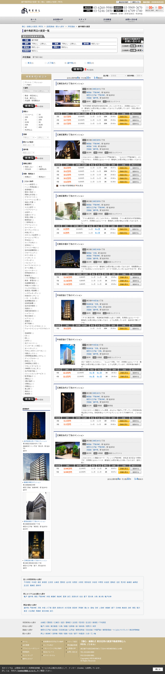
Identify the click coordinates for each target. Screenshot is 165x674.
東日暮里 (54, 626)
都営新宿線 (107, 630)
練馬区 (135, 582)
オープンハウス (32, 230)
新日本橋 (45, 611)
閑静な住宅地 (31, 195)
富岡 (98, 140)
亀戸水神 (108, 597)
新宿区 (44, 582)
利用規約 (26, 652)
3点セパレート (48, 652)
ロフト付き (30, 255)
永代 (98, 89)
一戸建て (28, 85)
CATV (28, 341)
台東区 (56, 582)
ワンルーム (29, 115)
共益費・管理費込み (32, 101)
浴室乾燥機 (30, 303)
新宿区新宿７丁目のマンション (35, 521)
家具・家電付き (32, 280)
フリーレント (31, 225)
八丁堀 (51, 63)
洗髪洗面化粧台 (32, 311)
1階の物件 (30, 381)
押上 (42, 634)
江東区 (94, 89)
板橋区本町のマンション (32, 482)
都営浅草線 (80, 630)
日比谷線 (89, 630)
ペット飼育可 (31, 184)
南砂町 (59, 597)
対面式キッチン (32, 296)
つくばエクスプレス (120, 630)
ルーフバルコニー (32, 265)
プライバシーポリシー (31, 648)
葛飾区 (32, 585)
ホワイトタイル (49, 655)
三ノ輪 (93, 634)
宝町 (96, 608)
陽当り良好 (30, 192)
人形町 (101, 608)
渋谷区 (94, 582)
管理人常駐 (30, 217)
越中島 (71, 63)
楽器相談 (29, 190)
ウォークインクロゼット (35, 326)
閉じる (157, 669)
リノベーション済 (32, 200)
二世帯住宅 (30, 222)
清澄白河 (75, 597)
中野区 (100, 582)
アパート (28, 82)
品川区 (68, 582)
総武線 (54, 630)
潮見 (90, 63)
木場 (95, 146)
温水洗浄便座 (31, 306)
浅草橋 (71, 626)
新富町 (74, 608)
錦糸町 (48, 634)
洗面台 (28, 308)
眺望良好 (29, 220)
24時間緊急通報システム (35, 356)
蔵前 (65, 634)
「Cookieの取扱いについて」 (26, 671)
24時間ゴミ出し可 (33, 368)
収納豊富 (29, 333)
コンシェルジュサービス (35, 374)
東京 (30, 63)
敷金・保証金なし (31, 95)
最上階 (28, 389)
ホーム (25, 642)
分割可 (28, 212)
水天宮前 (68, 608)
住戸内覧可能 (31, 371)
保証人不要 (30, 202)
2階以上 (29, 379)
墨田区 (62, 582)
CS (27, 336)
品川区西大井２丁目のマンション (35, 441)
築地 (92, 608)
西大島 (90, 597)
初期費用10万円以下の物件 (53, 642)
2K (26, 120)
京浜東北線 (63, 630)
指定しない (29, 167)
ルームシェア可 (32, 238)
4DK (40, 127)
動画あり (42, 177)
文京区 (50, 582)
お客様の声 (71, 648)
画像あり (28, 177)
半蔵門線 (97, 630)
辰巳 (69, 597)
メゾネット (30, 258)
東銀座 (124, 608)
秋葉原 (81, 634)
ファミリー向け (32, 248)
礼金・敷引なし (31, 98)
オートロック (31, 348)
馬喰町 (38, 611)
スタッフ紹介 (72, 642)
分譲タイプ (30, 215)
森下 (85, 597)
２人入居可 (30, 207)
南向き (28, 391)
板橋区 (129, 582)
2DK (40, 120)
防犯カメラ (30, 361)
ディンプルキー (32, 358)
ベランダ (29, 260)
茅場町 (80, 608)
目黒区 (74, 582)
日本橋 (118, 608)
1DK (26, 117)
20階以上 (29, 386)
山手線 (71, 630)
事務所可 (29, 205)
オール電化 (30, 268)
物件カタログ (28, 659)
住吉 (81, 597)
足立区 (26, 585)
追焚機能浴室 (31, 301)
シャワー (29, 313)
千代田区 (27, 582)
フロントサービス (32, 366)
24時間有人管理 (32, 363)
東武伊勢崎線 (134, 630)
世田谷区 (87, 582)
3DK (26, 125)
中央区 (94, 301)
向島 (47, 626)
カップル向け (31, 243)
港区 (39, 582)
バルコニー (30, 263)
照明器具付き (31, 273)
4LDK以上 (28, 130)
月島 (96, 304)
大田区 (80, 582)
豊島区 (112, 582)
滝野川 (88, 626)
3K (40, 122)
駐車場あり (30, 376)
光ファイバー (31, 343)
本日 (40, 167)
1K (40, 115)
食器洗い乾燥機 (32, 291)
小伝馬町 (31, 611)
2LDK (27, 122)
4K (26, 127)
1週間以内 (42, 169)
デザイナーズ (31, 197)
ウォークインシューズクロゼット (36, 330)
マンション (38, 82)
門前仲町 (96, 92)
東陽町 (53, 597)
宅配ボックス (31, 353)
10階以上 (29, 384)
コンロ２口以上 (32, 288)
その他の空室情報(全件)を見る (70, 186)
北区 (118, 582)
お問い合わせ (72, 652)
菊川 (138, 608)
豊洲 (64, 597)
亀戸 (25, 597)
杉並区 (106, 582)
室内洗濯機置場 (32, 250)
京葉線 (89, 98)
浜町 (129, 608)
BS (27, 338)
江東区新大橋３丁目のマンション (35, 560)
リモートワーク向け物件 (52, 648)
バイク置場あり (32, 278)
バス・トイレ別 (32, 298)
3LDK (41, 125)
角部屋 (28, 394)
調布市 (38, 585)
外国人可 (29, 232)
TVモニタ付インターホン (35, 351)
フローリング (31, 253)
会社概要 (26, 645)
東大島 (101, 597)
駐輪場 (28, 275)
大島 (96, 597)
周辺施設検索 (72, 645)
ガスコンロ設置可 (32, 235)
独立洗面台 (30, 316)
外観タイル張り (32, 285)
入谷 (87, 634)
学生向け (29, 240)
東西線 (89, 92)
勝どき (86, 608)
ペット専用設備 (32, 187)
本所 (94, 626)
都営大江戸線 (91, 95)
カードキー (30, 227)
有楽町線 (89, 304)
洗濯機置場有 (31, 283)
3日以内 (28, 169)
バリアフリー (31, 210)
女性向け (29, 245)
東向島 (81, 626)
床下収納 (29, 323)
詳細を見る (123, 117)
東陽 (65, 626)
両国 (60, 634)
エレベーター (31, 270)
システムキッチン (32, 293)
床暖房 (28, 321)
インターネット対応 (33, 346)
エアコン (29, 318)
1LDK (41, 117)
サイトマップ (28, 655)
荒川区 (123, 582)
